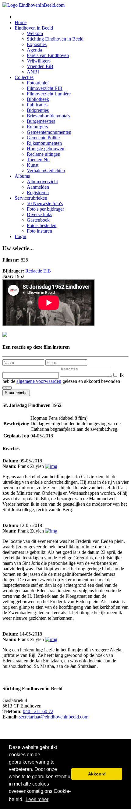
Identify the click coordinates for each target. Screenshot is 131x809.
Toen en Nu (38, 159)
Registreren (38, 192)
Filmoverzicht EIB (44, 88)
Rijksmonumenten (44, 143)
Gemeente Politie (43, 137)
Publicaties (37, 104)
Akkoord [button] (97, 774)
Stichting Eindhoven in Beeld (55, 38)
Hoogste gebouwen (45, 148)
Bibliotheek (38, 99)
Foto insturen (39, 230)
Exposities (37, 44)
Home (21, 22)
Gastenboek (38, 220)
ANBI (33, 71)
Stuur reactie (16, 392)
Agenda (34, 49)
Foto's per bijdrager (45, 209)
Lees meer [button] (37, 799)
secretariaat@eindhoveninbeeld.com (53, 716)
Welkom (35, 33)
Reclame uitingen (43, 154)
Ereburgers (37, 126)
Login (20, 236)
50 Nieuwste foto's (45, 203)
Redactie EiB (38, 270)
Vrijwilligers (39, 60)
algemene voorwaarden (38, 381)
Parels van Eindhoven (48, 55)
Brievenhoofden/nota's (48, 115)
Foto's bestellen (41, 225)
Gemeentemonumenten (49, 132)
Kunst (32, 165)
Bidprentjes (38, 110)
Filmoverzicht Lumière (49, 93)
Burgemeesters (41, 121)
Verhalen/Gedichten (46, 170)
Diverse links (39, 214)
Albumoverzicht (42, 181)
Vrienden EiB (40, 66)
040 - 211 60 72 (38, 711)
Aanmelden (38, 187)
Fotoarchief (38, 82)
